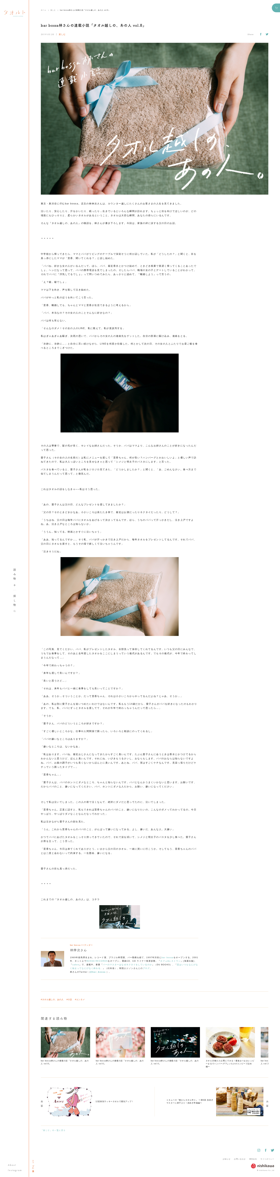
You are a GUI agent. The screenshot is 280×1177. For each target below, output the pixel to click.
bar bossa (168, 957)
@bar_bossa (98, 972)
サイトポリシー (267, 1159)
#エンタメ (80, 999)
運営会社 (253, 1159)
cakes (75, 964)
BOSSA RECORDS (97, 961)
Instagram (15, 1170)
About (12, 1164)
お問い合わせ (240, 1159)
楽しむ (53, 10)
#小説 (69, 999)
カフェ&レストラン (170, 961)
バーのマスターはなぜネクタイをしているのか (127, 964)
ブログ (146, 968)
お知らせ (227, 1159)
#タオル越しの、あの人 (52, 999)
